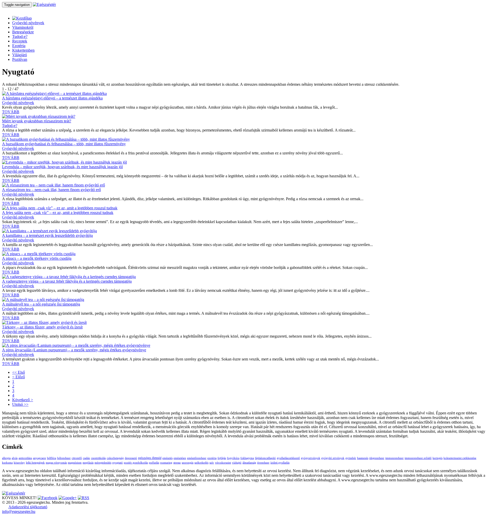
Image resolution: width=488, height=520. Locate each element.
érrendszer (263, 462)
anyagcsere (39, 458)
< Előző (18, 377)
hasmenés (362, 458)
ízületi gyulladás (279, 462)
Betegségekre (23, 32)
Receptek (19, 41)
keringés (438, 458)
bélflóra (51, 458)
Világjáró (19, 55)
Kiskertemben (23, 50)
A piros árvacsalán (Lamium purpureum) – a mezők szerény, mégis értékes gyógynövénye (74, 350)
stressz (177, 462)
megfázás (88, 462)
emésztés (167, 458)
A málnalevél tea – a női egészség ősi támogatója (41, 304)
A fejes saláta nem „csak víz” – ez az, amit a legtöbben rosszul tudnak (57, 212)
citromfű (77, 458)
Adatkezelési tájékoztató (27, 507)
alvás (15, 458)
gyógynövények (310, 458)
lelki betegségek (35, 462)
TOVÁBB (10, 112)
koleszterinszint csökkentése (460, 458)
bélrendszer (64, 458)
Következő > (22, 400)
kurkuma (7, 462)
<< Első (18, 372)
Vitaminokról (22, 27)
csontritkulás (98, 458)
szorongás (187, 462)
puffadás (154, 462)
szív (211, 462)
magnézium (75, 462)
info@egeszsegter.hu (18, 511)
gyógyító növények (332, 458)
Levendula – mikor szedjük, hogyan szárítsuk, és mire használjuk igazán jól (62, 167)
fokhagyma (247, 458)
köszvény (19, 462)
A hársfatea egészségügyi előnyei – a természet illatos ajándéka (52, 98)
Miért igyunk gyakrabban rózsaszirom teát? (36, 121)
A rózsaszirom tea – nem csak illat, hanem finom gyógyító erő (51, 189)
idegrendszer (376, 458)
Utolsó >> (20, 404)
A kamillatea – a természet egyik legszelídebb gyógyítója (47, 235)
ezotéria (212, 458)
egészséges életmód (149, 458)
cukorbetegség (115, 458)
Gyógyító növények (28, 23)
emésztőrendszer (196, 458)
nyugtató (117, 462)
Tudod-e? (19, 36)
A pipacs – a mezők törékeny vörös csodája (36, 258)
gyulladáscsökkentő (288, 458)
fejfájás (222, 458)
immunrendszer (394, 458)
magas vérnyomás (56, 462)
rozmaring (166, 462)
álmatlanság (249, 462)
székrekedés (201, 462)
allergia (6, 458)
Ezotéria (18, 46)
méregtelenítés (103, 462)
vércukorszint (223, 462)
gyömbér (350, 458)
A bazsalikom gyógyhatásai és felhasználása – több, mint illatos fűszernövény (64, 144)
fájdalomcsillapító (265, 458)
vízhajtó (236, 462)
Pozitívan (19, 59)
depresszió (131, 458)
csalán (86, 458)
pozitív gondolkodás (136, 462)
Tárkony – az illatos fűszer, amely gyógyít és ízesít (42, 327)
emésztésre (180, 458)
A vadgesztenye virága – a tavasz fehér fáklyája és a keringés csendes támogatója (67, 281)
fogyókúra (233, 458)
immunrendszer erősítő (418, 458)
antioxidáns (25, 458)
